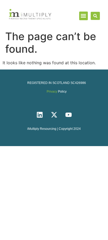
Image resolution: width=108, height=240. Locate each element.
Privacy (52, 91)
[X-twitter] (54, 114)
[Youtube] (68, 114)
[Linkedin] (39, 114)
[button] (83, 16)
